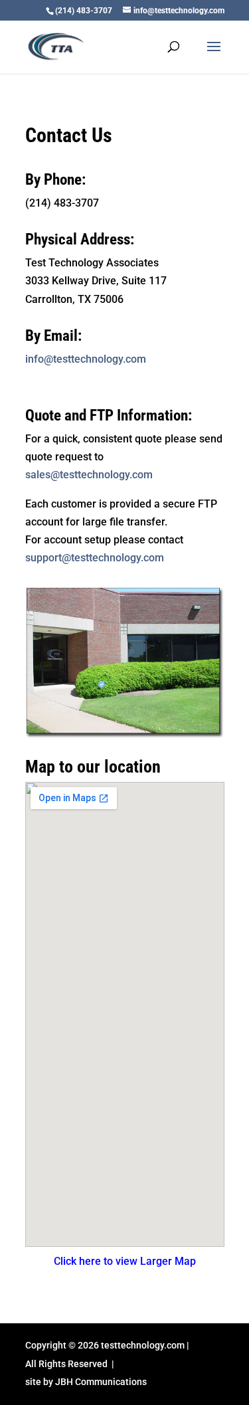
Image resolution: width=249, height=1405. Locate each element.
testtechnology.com (143, 1345)
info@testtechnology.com (85, 359)
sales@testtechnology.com (89, 474)
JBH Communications (101, 1381)
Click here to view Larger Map (125, 1261)
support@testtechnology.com (94, 557)
